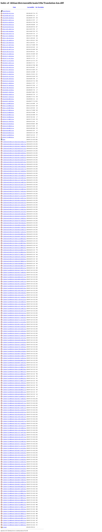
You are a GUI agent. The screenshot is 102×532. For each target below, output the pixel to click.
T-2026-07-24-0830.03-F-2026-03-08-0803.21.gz (14, 389)
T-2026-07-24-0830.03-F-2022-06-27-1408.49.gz (14, 272)
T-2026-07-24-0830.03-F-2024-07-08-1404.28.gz (14, 349)
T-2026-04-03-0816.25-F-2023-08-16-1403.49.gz (14, 200)
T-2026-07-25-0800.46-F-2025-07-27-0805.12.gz (14, 507)
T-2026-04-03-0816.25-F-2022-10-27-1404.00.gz (14, 171)
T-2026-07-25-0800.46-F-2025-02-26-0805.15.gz (14, 502)
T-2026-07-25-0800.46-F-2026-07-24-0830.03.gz (14, 522)
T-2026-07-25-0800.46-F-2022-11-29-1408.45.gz (14, 428)
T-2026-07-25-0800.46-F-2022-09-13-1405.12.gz (14, 407)
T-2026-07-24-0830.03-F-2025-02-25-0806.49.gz (14, 374)
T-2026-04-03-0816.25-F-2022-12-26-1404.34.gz (14, 177)
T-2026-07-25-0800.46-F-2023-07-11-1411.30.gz (14, 446)
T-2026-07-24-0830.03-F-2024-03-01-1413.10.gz (14, 337)
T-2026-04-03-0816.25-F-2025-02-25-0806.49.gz (14, 247)
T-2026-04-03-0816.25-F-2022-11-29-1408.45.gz (14, 175)
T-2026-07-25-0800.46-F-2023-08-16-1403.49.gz (14, 452)
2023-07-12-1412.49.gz (8, 60)
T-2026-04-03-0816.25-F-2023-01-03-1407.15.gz (14, 184)
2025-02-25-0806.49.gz (8, 112)
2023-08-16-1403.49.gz (8, 65)
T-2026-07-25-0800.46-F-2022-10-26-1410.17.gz (14, 421)
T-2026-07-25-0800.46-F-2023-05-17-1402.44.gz (14, 443)
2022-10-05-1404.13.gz (8, 29)
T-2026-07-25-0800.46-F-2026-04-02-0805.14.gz (14, 518)
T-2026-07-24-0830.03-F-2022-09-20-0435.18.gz (14, 288)
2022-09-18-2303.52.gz (8, 24)
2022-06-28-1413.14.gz (8, 13)
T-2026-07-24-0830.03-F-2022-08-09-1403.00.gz (14, 279)
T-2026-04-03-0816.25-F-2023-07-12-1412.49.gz (14, 196)
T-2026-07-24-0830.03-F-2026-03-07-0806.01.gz (14, 387)
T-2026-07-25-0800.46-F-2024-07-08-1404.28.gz (14, 475)
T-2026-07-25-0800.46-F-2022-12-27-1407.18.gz (14, 432)
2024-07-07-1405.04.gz (8, 85)
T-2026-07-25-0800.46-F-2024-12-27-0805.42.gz (14, 497)
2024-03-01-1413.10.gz (8, 76)
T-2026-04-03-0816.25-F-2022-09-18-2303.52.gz (14, 159)
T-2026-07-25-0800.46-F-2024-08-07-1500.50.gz (14, 479)
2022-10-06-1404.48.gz (8, 31)
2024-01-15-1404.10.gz (8, 74)
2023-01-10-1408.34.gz (8, 54)
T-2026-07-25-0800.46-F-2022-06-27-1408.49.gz (14, 398)
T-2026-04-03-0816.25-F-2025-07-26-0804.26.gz (14, 252)
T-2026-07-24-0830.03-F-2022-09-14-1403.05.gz (14, 283)
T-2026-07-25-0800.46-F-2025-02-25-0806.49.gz (14, 500)
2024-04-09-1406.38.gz (8, 78)
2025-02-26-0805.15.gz (8, 114)
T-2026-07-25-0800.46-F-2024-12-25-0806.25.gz (14, 493)
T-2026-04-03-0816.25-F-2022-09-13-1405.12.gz (14, 155)
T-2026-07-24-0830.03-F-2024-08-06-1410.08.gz (14, 351)
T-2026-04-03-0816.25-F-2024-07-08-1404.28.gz (14, 223)
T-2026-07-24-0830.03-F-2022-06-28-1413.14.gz (14, 274)
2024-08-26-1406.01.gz (8, 94)
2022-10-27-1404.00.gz (8, 36)
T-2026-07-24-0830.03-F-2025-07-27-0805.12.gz (14, 380)
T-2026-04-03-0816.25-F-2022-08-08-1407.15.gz (14, 150)
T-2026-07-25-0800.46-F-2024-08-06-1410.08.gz (14, 477)
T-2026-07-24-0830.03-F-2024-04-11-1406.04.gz (14, 344)
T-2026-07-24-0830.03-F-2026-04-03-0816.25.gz (14, 394)
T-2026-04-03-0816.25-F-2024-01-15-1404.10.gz (14, 209)
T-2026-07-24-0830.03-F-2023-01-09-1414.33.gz (14, 313)
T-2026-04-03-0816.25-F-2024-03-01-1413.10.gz (14, 211)
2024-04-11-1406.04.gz (8, 83)
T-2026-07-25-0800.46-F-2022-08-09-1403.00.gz (14, 405)
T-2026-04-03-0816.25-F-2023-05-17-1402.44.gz (14, 191)
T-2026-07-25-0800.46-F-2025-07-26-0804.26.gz (14, 504)
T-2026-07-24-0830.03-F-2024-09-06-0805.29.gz (14, 360)
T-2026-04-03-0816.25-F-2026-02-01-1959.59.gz (14, 256)
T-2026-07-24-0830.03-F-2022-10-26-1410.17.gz (14, 295)
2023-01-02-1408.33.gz (8, 47)
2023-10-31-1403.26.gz (8, 69)
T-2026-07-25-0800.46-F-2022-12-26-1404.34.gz (14, 430)
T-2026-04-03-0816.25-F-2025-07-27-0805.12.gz (14, 254)
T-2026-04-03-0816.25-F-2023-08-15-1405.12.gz (14, 198)
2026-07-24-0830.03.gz (8, 135)
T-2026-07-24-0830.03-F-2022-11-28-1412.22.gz (14, 299)
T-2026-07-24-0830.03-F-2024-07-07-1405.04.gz (14, 347)
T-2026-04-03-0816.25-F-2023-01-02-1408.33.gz (14, 182)
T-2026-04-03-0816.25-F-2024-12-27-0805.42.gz (14, 245)
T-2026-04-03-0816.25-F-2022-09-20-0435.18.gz (14, 162)
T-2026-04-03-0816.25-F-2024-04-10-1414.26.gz (14, 216)
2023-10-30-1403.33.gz (8, 67)
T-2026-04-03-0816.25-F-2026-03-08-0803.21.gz (14, 263)
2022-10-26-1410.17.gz (8, 33)
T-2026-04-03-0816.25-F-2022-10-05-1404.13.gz (14, 164)
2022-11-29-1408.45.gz (8, 40)
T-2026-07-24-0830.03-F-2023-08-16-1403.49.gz (14, 326)
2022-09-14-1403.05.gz (8, 22)
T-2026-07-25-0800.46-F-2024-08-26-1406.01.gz (14, 482)
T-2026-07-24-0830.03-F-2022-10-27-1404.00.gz (14, 297)
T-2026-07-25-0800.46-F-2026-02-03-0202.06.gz (14, 511)
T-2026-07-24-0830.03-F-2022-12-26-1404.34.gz (14, 304)
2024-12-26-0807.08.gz (8, 108)
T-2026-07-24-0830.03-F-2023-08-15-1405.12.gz (14, 324)
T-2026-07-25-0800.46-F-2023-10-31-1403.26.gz (14, 457)
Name (14, 7)
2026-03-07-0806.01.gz (8, 126)
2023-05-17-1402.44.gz (8, 56)
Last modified (30, 7)
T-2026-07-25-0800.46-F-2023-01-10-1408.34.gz (14, 441)
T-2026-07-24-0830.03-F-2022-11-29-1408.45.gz (14, 301)
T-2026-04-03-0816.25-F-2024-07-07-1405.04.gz (14, 220)
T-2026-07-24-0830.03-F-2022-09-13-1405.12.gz (14, 281)
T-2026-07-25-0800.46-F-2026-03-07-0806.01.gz (14, 513)
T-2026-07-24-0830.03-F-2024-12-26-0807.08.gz (14, 369)
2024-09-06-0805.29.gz (8, 99)
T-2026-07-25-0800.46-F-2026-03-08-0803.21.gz (14, 516)
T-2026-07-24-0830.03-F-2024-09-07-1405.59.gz (14, 362)
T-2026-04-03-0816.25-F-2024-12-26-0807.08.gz (14, 243)
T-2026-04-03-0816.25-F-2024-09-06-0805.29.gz (14, 234)
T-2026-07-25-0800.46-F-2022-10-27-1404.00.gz (14, 423)
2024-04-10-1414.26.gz (8, 81)
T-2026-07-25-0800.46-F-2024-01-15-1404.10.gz (14, 461)
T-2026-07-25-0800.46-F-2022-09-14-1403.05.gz (14, 410)
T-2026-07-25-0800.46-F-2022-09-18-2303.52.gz (14, 412)
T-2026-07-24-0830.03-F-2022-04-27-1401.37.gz (14, 270)
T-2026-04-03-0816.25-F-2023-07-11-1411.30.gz (14, 193)
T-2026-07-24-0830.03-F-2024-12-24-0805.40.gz (14, 365)
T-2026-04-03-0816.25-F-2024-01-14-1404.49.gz (14, 207)
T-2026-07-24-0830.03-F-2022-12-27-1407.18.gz (14, 306)
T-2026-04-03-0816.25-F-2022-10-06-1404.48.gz (14, 166)
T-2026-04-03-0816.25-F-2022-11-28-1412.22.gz (14, 173)
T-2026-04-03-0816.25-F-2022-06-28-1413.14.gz (14, 148)
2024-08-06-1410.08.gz (8, 90)
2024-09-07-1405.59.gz (8, 101)
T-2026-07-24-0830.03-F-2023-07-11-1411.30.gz (14, 319)
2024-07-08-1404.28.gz (8, 87)
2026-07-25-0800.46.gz (8, 137)
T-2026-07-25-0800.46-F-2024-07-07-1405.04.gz (14, 473)
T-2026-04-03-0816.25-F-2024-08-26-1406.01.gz (14, 229)
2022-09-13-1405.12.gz (8, 20)
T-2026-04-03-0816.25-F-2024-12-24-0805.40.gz (14, 238)
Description (41, 7)
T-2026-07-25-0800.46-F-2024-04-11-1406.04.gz (14, 470)
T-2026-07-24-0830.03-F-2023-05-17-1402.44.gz (14, 317)
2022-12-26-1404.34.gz (8, 42)
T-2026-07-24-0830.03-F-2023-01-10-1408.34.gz (14, 315)
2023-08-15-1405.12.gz (8, 63)
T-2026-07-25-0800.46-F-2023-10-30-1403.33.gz (14, 455)
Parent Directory (6, 11)
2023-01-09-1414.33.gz (8, 51)
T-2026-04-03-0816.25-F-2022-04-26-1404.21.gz (14, 141)
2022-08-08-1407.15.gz (8, 15)
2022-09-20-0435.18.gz (8, 26)
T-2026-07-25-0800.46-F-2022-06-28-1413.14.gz (14, 401)
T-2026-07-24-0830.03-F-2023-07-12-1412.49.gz (14, 322)
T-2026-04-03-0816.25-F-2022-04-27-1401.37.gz (14, 144)
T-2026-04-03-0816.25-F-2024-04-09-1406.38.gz (14, 214)
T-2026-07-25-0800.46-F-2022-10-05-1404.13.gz (14, 416)
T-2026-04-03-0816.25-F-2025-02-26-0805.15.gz (14, 250)
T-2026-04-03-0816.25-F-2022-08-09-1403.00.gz (14, 153)
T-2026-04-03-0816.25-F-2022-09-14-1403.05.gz (14, 157)
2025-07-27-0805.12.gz (8, 119)
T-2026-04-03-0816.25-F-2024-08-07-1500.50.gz (14, 227)
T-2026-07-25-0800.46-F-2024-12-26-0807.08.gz (14, 495)
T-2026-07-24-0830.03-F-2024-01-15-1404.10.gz (14, 335)
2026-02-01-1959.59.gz (8, 121)
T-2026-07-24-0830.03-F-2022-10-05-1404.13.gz (14, 290)
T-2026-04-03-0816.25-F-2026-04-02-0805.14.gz (14, 265)
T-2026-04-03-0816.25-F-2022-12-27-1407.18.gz (14, 180)
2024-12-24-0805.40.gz (8, 103)
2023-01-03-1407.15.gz (8, 49)
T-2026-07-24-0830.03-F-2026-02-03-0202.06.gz (14, 385)
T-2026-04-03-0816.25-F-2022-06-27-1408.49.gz (14, 146)
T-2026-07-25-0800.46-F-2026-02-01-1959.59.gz (14, 509)
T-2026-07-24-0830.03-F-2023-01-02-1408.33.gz (14, 308)
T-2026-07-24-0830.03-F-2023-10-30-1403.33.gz (14, 328)
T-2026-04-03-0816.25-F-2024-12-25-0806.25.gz (14, 241)
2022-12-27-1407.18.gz (8, 45)
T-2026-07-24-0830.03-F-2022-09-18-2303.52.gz (14, 286)
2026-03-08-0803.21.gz (8, 128)
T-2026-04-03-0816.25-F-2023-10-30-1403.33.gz (14, 202)
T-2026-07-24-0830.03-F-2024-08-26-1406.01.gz (14, 356)
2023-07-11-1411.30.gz (8, 58)
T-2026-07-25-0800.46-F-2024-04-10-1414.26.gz (14, 468)
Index (4, 139)
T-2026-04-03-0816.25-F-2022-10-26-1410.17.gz (14, 168)
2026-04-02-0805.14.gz (8, 130)
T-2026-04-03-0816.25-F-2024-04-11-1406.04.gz (14, 218)
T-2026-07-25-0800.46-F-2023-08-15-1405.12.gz (14, 450)
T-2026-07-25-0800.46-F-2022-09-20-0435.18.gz (14, 414)
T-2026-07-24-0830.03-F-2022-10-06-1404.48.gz (14, 292)
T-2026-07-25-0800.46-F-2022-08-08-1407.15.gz (14, 403)
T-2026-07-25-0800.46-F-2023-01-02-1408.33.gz (14, 434)
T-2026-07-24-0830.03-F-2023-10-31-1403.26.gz (14, 331)
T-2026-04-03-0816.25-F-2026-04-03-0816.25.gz (14, 268)
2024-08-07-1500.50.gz (8, 92)
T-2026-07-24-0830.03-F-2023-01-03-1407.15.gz (14, 310)
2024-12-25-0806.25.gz (8, 105)
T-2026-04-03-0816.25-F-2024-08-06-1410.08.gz (14, 225)
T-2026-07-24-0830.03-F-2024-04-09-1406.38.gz (14, 340)
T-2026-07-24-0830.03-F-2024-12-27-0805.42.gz (14, 371)
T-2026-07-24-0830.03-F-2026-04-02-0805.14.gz (14, 392)
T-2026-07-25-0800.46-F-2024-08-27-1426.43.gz (14, 484)
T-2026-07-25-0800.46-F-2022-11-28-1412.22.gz (14, 425)
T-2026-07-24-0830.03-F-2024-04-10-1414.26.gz (14, 342)
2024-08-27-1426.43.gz (8, 96)
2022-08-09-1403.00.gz (8, 17)
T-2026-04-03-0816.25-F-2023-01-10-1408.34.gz (14, 189)
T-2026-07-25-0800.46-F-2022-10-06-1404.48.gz (14, 419)
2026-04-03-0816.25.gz (8, 132)
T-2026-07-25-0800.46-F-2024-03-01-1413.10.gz (14, 464)
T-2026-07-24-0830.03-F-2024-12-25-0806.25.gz (14, 367)
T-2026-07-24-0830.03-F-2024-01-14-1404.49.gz (14, 333)
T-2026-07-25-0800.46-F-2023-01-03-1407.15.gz (14, 437)
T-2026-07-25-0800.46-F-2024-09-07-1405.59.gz (14, 488)
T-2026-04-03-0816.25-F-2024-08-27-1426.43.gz (14, 232)
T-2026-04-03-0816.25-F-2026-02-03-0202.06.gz (14, 259)
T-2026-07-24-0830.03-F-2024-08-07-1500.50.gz (14, 353)
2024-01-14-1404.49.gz (8, 72)
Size (36, 7)
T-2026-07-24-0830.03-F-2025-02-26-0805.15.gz (14, 376)
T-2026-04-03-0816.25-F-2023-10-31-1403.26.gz (14, 205)
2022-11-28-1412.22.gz (8, 38)
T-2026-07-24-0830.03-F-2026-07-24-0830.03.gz (14, 396)
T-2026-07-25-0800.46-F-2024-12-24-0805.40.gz (14, 491)
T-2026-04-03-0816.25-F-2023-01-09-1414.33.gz (14, 186)
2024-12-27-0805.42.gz (8, 110)
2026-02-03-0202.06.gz (8, 123)
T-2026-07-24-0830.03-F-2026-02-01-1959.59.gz (14, 383)
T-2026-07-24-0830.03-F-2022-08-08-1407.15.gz (14, 277)
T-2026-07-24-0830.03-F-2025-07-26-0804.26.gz (14, 378)
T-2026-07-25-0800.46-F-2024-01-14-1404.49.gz (14, 459)
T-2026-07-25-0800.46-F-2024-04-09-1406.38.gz (14, 466)
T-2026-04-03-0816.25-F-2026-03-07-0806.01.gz (14, 261)
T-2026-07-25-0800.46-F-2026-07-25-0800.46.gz (14, 525)
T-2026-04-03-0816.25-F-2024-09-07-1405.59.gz (14, 236)
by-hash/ (5, 527)
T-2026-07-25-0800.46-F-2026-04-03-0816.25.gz (14, 520)
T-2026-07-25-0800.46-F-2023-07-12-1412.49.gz (14, 448)
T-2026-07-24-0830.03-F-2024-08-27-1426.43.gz (14, 358)
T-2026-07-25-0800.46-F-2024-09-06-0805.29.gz (14, 486)
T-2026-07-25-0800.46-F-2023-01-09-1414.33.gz (14, 439)
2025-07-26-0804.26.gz (8, 117)
